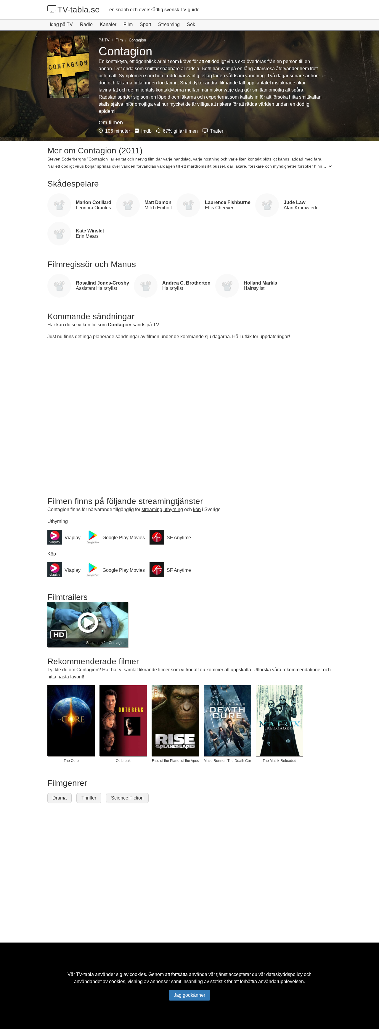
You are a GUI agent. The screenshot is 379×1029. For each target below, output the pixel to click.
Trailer (216, 131)
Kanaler (108, 24)
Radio (86, 24)
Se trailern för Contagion (106, 643)
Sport (145, 24)
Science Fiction (127, 797)
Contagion (119, 324)
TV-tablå (85, 974)
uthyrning (173, 509)
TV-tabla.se (78, 9)
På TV (104, 40)
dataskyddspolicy (284, 974)
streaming (152, 509)
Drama (59, 797)
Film (128, 24)
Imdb (146, 131)
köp (197, 509)
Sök (191, 24)
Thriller (88, 797)
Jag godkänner (189, 995)
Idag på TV (61, 24)
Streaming (169, 24)
